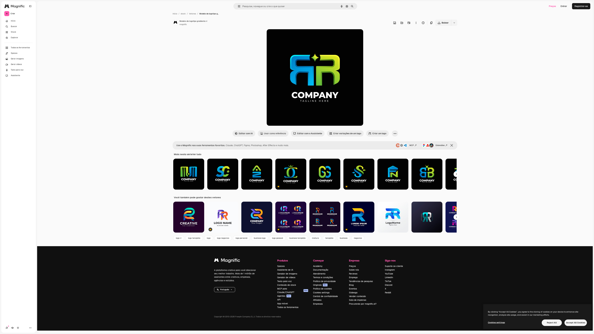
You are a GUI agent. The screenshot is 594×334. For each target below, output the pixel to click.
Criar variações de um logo (347, 133)
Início (175, 14)
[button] (224, 289)
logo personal (241, 238)
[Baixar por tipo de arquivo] (454, 23)
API (279, 299)
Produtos (282, 260)
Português (224, 289)
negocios (358, 238)
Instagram (390, 269)
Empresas (318, 303)
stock (183, 14)
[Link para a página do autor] (175, 23)
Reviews (353, 273)
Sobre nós (354, 269)
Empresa (354, 260)
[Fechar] (452, 145)
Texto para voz (284, 281)
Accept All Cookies (575, 322)
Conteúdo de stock (286, 285)
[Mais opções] (416, 23)
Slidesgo (353, 292)
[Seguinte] (456, 174)
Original (286, 35)
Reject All (552, 322)
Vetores (192, 14)
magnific (183, 24)
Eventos (353, 288)
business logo (260, 238)
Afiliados (317, 300)
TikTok (388, 281)
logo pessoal (277, 238)
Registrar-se (581, 6)
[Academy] (12, 327)
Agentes (284, 296)
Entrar (564, 6)
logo (209, 238)
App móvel (282, 303)
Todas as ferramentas (287, 307)
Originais (320, 285)
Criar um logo (379, 133)
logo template (194, 238)
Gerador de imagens (287, 273)
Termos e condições (323, 277)
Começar (318, 260)
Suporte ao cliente (394, 266)
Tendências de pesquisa (361, 281)
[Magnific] (227, 261)
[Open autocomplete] (238, 6)
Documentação (320, 269)
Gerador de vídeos (286, 277)
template (329, 238)
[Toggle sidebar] (30, 6)
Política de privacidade (324, 281)
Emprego (353, 277)
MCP (411, 145)
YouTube (389, 273)
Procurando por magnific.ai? (363, 303)
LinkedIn (389, 277)
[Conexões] (6, 327)
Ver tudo (196, 154)
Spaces (281, 266)
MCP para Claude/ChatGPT (292, 290)
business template (297, 238)
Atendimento (319, 273)
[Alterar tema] (17, 327)
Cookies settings (321, 292)
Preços (552, 6)
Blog (351, 285)
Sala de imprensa (357, 300)
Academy (318, 266)
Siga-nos (390, 260)
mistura (315, 238)
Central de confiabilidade (325, 296)
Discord (388, 285)
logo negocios (223, 238)
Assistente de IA (285, 269)
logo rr (179, 238)
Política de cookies (322, 288)
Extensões (440, 145)
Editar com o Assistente (309, 133)
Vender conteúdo (357, 296)
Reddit (388, 292)
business (343, 238)
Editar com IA (246, 133)
